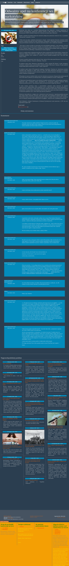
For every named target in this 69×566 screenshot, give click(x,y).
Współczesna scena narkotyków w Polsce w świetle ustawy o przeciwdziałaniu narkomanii (57, 365)
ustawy (12, 47)
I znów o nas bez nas (52, 378)
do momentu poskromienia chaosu (42, 525)
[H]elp (32, 2)
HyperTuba (10, 2)
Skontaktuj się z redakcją (61, 517)
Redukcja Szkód (9, 50)
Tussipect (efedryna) (24, 524)
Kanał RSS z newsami (33, 517)
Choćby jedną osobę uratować (31, 480)
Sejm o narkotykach (7, 363)
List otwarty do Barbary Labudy (32, 420)
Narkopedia (19, 2)
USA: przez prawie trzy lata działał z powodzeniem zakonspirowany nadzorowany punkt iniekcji (34, 404)
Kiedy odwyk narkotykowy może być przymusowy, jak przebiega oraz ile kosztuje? (33, 461)
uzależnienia (4, 49)
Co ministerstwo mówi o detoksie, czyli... (11, 458)
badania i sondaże (12, 49)
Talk (4, 2)
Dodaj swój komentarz (27, 111)
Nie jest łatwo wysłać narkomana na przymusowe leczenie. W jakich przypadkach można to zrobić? (12, 447)
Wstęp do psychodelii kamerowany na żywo (7, 525)
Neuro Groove (27, 2)
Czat (15, 2)
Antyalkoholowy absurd (8, 374)
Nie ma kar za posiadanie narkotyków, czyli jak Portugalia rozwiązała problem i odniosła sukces (34, 381)
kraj (9, 47)
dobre (5, 47)
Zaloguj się (37, 2)
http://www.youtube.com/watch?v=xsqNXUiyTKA (45, 140)
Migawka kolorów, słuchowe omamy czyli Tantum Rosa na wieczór (60, 526)
